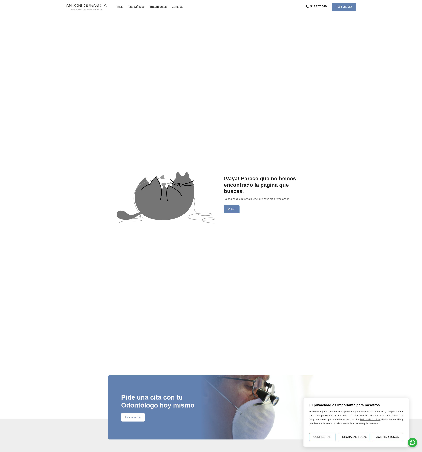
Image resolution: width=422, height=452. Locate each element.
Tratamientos (158, 6)
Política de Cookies (370, 419)
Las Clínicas (136, 6)
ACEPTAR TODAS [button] (387, 437)
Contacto (177, 6)
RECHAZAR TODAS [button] (354, 437)
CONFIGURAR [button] (322, 437)
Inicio (120, 6)
